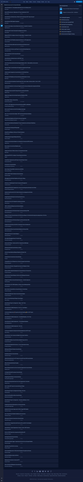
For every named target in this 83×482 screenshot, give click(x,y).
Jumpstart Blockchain (53, 475)
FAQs (60, 473)
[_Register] (1, 478)
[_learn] (1, 13)
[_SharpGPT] (1, 23)
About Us (17, 473)
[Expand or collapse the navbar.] (1, 4)
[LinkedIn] (37, 471)
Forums (34, 1)
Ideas (52, 473)
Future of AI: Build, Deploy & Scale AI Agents (71, 8)
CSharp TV (26, 475)
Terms (31, 473)
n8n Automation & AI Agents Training (68, 33)
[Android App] (45, 471)
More (49, 1)
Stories (22, 475)
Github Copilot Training (65, 29)
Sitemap (19, 475)
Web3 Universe (40, 475)
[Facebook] (32, 471)
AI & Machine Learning (65, 19)
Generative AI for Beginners (66, 31)
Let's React (35, 475)
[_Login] (1, 481)
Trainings (38, 1)
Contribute (79, 1)
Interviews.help (46, 475)
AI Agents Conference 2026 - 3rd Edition (70, 12)
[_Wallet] (1, 11)
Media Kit (35, 473)
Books (43, 1)
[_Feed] (1, 7)
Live (46, 1)
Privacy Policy (27, 473)
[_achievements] (1, 15)
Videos (30, 1)
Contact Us (22, 473)
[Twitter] (34, 471)
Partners (38, 473)
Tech (24, 1)
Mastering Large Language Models (67, 22)
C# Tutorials (43, 473)
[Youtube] (40, 471)
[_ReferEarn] (1, 19)
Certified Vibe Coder (65, 26)
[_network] (1, 17)
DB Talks (30, 475)
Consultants (48, 473)
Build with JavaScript (62, 475)
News (27, 1)
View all (80, 5)
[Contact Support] (50, 471)
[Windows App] (43, 471)
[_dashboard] (1, 9)
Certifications (64, 473)
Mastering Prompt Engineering (66, 24)
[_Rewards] (1, 21)
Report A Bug (56, 473)
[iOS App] (48, 471)
